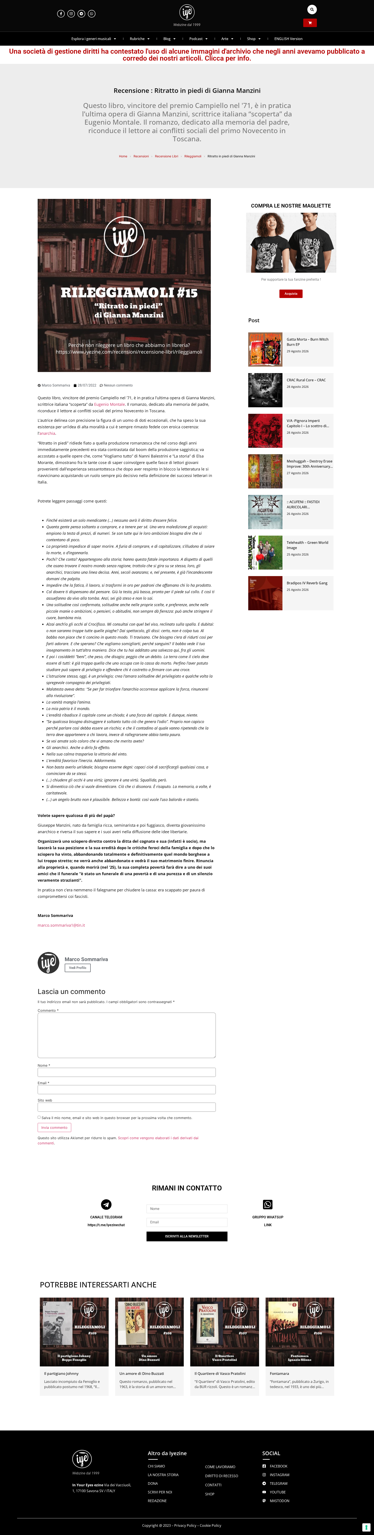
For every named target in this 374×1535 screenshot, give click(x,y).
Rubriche (137, 38)
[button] (312, 9)
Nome (44, 1065)
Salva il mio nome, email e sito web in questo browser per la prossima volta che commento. (117, 1117)
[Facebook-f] (61, 14)
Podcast (196, 38)
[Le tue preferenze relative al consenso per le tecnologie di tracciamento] (366, 1527)
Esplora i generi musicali (91, 38)
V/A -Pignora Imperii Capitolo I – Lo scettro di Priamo (306, 425)
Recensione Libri (166, 156)
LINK (268, 1225)
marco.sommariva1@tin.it (61, 925)
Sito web (45, 1100)
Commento (48, 1010)
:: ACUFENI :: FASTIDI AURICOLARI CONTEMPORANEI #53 (305, 507)
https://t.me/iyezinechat (106, 1225)
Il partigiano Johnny (61, 1373)
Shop (251, 38)
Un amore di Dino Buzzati (141, 1373)
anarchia (47, 433)
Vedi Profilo (77, 968)
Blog (167, 38)
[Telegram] (81, 14)
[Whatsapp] (91, 14)
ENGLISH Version (288, 38)
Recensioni (141, 156)
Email (43, 1083)
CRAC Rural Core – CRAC (306, 380)
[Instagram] (71, 14)
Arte (224, 38)
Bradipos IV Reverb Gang (307, 583)
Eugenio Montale (109, 404)
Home (123, 156)
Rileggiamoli (192, 156)
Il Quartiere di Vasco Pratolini (220, 1373)
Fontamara (279, 1373)
